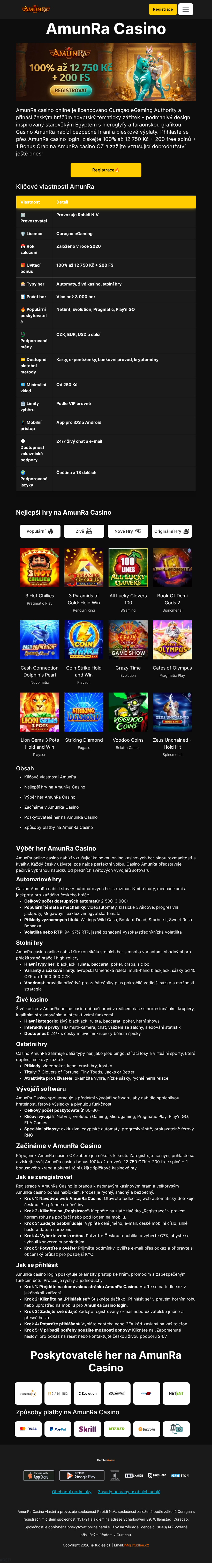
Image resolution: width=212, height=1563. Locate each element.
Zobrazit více (33, 831)
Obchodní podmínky (72, 1494)
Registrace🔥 (106, 170)
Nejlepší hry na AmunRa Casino (54, 787)
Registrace (163, 9)
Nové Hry (124, 531)
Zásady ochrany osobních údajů (129, 1494)
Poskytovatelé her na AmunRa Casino (61, 817)
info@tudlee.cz (136, 1547)
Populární (36, 531)
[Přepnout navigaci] (185, 9)
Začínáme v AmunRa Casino (51, 807)
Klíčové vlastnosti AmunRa (50, 776)
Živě (80, 531)
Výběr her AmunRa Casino (49, 797)
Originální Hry (167, 531)
